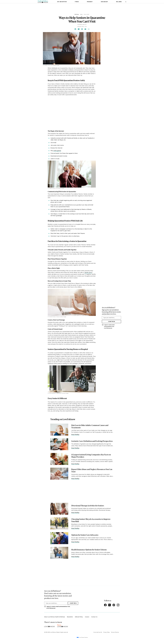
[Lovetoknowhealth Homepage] (43, 1)
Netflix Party (88, 272)
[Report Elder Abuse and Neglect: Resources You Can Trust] (59, 474)
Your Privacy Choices (83, 637)
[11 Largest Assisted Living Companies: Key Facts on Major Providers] (59, 459)
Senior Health (86, 14)
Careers (87, 617)
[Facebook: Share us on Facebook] (75, 29)
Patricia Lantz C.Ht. (82, 24)
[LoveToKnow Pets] (62, 625)
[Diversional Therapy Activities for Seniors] (59, 509)
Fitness (77, 1)
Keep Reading (75, 434)
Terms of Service (115, 632)
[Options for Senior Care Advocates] (59, 538)
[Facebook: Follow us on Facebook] (105, 605)
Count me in (111, 321)
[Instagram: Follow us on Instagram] (118, 605)
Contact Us (94, 617)
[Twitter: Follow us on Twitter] (109, 605)
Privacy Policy (106, 632)
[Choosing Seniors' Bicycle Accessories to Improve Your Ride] (59, 523)
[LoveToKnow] (49, 625)
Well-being (119, 1)
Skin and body (104, 1)
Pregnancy (90, 1)
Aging (81, 14)
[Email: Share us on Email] (85, 29)
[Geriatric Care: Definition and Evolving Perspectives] (59, 444)
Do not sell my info (98, 632)
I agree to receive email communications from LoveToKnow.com (109, 326)
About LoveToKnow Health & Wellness (54, 617)
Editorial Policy (79, 617)
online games (57, 150)
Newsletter (70, 617)
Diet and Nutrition (62, 1)
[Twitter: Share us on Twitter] (78, 29)
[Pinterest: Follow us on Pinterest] (114, 605)
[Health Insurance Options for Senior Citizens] (59, 553)
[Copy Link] (88, 29)
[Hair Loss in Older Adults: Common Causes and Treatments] (59, 430)
